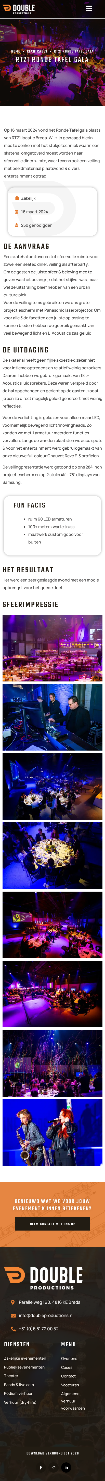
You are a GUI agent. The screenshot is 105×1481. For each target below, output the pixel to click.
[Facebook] (41, 1467)
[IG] (53, 1467)
